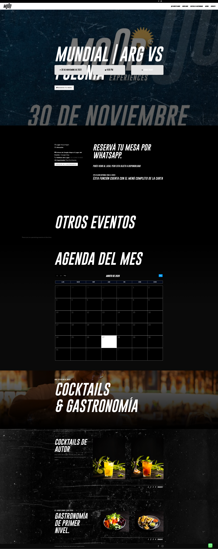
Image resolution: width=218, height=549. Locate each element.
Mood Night (148, 69)
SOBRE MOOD (185, 6)
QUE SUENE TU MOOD (175, 6)
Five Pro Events (71, 160)
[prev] (57, 275)
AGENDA (206, 6)
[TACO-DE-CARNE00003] (149, 531)
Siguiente (160, 487)
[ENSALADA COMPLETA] (114, 531)
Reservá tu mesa (65, 87)
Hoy (65, 275)
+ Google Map (64, 155)
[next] (61, 275)
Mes (160, 275)
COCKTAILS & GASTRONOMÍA (196, 6)
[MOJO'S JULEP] (147, 479)
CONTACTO (213, 6)
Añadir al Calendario (66, 164)
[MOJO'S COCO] (109, 479)
